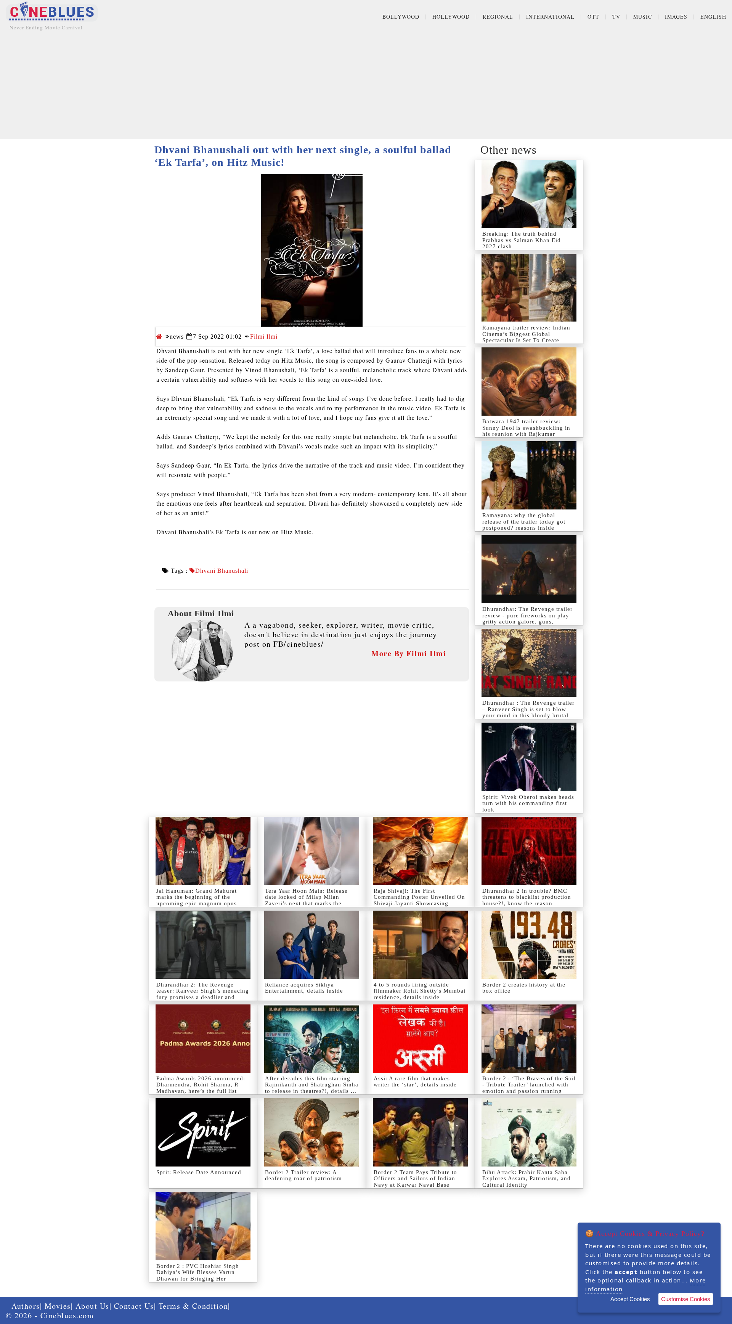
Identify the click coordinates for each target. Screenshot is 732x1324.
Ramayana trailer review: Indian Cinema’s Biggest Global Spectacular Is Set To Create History (526, 337)
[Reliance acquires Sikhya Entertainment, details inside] (311, 945)
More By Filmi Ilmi (408, 653)
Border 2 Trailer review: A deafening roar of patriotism (303, 1175)
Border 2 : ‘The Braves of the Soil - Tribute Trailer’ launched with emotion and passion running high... (529, 1088)
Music (642, 16)
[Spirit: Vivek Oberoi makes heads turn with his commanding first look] (529, 757)
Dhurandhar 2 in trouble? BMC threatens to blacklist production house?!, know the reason (526, 897)
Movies (58, 1306)
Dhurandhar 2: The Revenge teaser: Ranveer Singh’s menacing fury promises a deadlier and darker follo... (202, 994)
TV (616, 16)
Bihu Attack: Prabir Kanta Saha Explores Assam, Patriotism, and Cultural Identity (526, 1178)
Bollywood (400, 16)
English (713, 16)
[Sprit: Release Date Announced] (203, 1132)
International (550, 16)
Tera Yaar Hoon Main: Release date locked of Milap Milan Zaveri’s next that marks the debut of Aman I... (306, 900)
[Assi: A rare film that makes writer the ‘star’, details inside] (420, 1038)
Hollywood (451, 16)
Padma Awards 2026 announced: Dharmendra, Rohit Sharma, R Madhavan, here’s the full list (200, 1084)
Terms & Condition (193, 1306)
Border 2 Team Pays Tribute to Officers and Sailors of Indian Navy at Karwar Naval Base (415, 1178)
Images (676, 16)
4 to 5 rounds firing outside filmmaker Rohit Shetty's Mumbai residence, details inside (420, 991)
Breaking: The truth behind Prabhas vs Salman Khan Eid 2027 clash (521, 240)
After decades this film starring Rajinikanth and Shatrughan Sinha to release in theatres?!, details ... (311, 1084)
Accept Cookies (630, 1299)
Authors (25, 1306)
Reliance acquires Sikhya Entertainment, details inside (304, 988)
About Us (92, 1306)
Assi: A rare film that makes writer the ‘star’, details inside (415, 1081)
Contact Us (134, 1306)
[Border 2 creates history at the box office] (529, 945)
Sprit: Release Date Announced (198, 1172)
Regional (498, 16)
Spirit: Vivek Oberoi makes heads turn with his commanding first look (528, 803)
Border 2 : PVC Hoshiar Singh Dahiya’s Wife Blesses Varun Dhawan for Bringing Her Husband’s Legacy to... (197, 1275)
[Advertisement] (366, 85)
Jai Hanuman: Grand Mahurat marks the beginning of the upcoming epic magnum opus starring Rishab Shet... (196, 900)
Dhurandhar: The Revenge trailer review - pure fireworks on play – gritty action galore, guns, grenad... (528, 618)
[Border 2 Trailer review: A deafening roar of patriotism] (311, 1132)
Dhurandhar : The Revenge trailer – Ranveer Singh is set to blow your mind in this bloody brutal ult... (528, 712)
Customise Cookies (685, 1299)
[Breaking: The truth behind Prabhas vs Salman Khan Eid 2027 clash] (529, 194)
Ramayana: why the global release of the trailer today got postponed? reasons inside (523, 521)
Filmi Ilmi (264, 336)
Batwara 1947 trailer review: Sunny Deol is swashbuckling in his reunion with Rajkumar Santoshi (526, 430)
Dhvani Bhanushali (221, 571)
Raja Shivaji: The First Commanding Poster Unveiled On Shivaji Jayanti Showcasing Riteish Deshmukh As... (419, 900)
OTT (593, 16)
